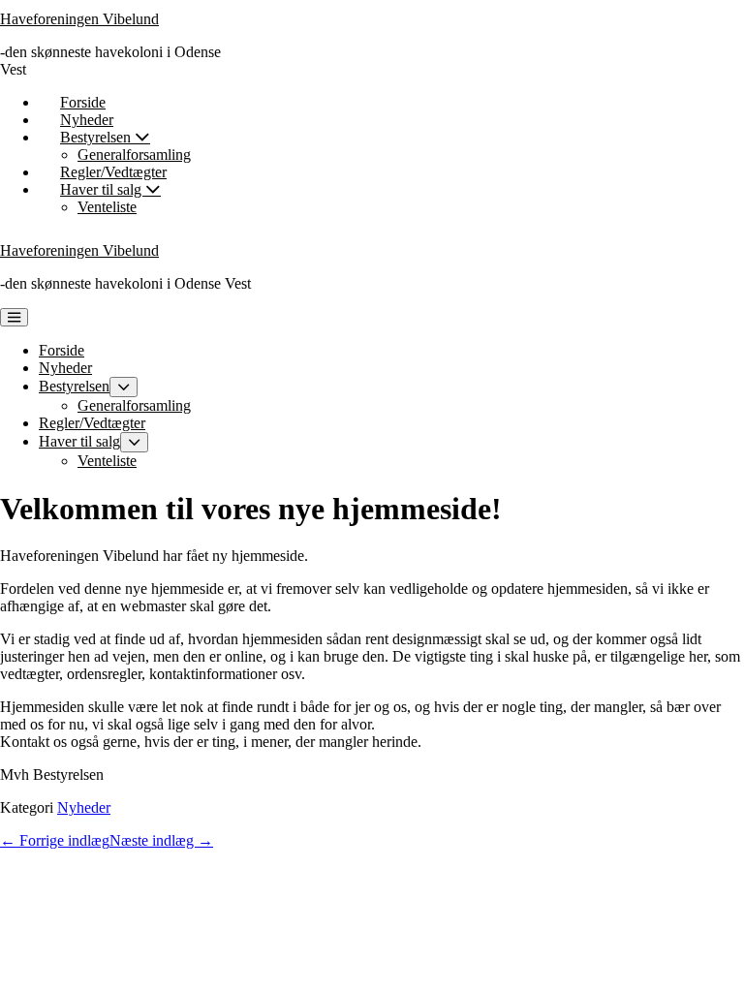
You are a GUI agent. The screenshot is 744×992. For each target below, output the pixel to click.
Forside (83, 102)
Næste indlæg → (161, 840)
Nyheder (86, 119)
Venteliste (107, 207)
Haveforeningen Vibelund (79, 19)
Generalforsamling (134, 154)
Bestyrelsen (97, 137)
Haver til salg (102, 189)
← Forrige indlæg (54, 840)
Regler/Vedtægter (113, 172)
